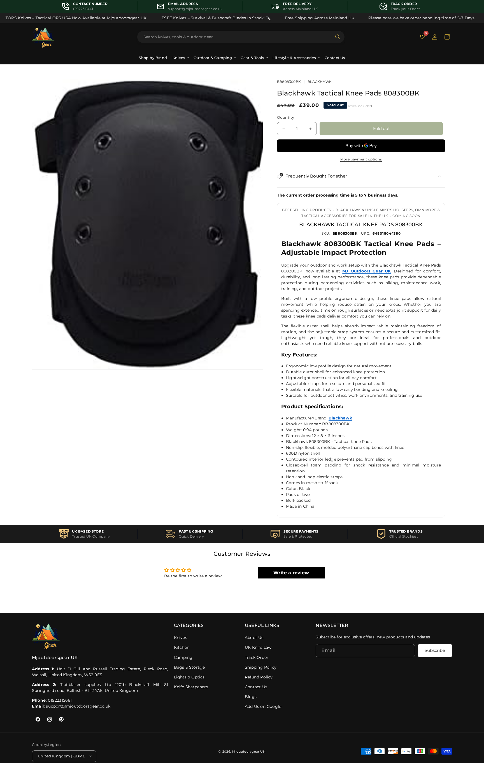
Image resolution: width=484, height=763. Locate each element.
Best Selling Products (306, 210)
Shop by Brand (153, 57)
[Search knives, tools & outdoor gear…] (337, 36)
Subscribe (435, 650)
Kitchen (181, 647)
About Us (254, 637)
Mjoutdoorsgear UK (249, 751)
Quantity (285, 117)
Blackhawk (320, 82)
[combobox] (237, 37)
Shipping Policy (260, 667)
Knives (180, 637)
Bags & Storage (189, 667)
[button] (447, 37)
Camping (183, 657)
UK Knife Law (258, 647)
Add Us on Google (263, 706)
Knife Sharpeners (191, 686)
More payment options (361, 159)
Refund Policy (259, 677)
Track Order (256, 657)
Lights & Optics (189, 677)
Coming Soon (406, 216)
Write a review (291, 572)
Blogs (251, 696)
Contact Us (335, 57)
